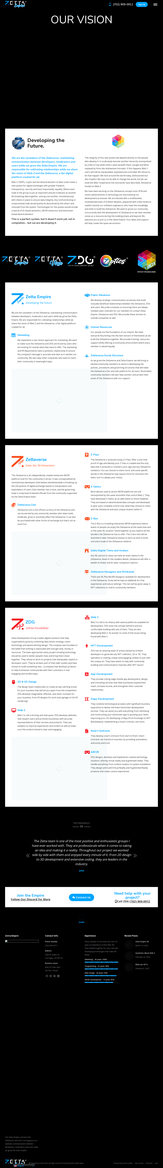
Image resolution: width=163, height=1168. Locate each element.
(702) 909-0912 (140, 901)
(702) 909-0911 (123, 4)
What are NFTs (141, 964)
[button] (27, 855)
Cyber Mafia (79, 1163)
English (20, 1166)
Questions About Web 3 (145, 953)
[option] (27, 261)
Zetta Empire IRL (142, 941)
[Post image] (129, 944)
